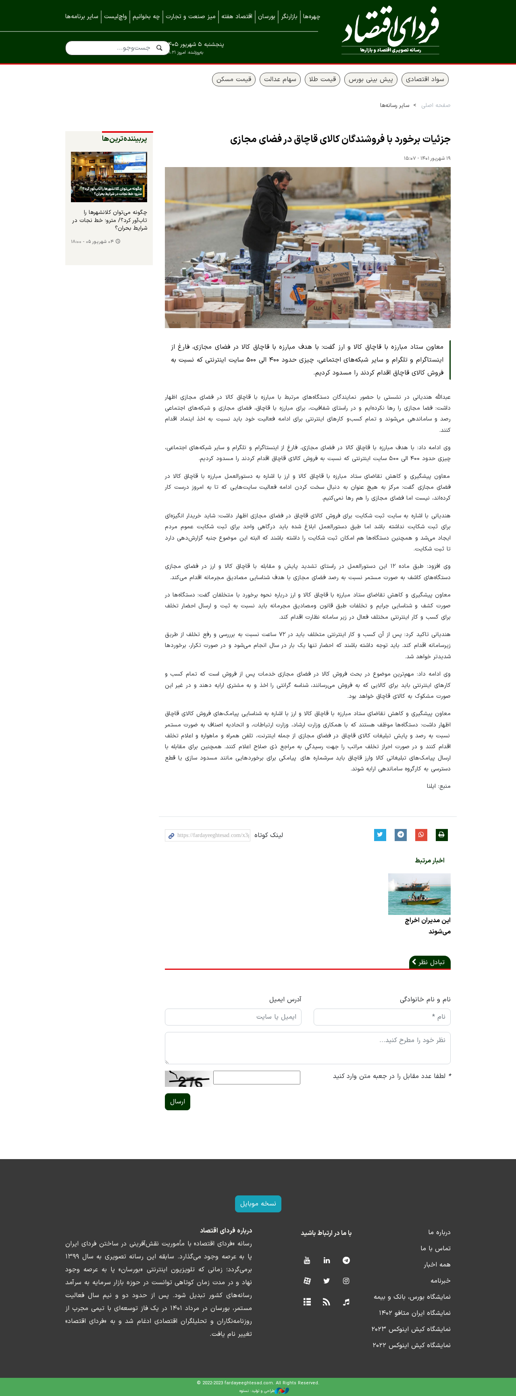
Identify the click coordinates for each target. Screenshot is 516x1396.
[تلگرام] (346, 1261)
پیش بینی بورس (371, 79)
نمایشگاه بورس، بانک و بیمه (412, 1297)
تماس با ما (435, 1249)
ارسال (177, 1102)
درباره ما (439, 1232)
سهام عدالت (280, 79)
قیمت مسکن (233, 79)
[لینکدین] (327, 1261)
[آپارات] (307, 1281)
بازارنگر (289, 16)
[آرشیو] (307, 1302)
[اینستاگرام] (346, 1281)
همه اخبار (437, 1265)
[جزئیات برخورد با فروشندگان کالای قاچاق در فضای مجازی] (308, 247)
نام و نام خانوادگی (425, 1000)
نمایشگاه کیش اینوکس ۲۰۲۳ (411, 1329)
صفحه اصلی (436, 105)
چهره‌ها (311, 16)
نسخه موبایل (258, 1204)
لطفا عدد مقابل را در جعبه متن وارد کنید (392, 1076)
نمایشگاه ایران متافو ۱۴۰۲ (415, 1313)
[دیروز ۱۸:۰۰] (109, 177)
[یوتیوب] (307, 1261)
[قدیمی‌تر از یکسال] (419, 894)
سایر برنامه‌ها (81, 16)
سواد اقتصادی (425, 79)
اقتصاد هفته (236, 16)
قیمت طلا (322, 79)
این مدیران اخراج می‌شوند (428, 926)
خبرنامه (441, 1281)
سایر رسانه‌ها (394, 105)
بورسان (266, 16)
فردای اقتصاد (390, 31)
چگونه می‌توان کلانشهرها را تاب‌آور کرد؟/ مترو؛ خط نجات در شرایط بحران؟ (109, 220)
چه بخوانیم (146, 16)
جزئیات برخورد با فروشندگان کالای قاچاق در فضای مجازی (340, 139)
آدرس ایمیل (285, 1000)
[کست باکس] (346, 1302)
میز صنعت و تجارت (191, 16)
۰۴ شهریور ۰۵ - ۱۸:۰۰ (92, 242)
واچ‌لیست (115, 16)
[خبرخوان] (327, 1302)
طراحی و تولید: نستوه (257, 1391)
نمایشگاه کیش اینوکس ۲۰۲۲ (411, 1345)
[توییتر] (327, 1281)
